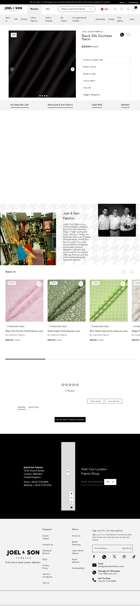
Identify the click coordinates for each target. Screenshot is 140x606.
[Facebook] (94, 556)
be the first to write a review (70, 419)
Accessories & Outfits (79, 19)
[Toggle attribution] (71, 507)
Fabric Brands (49, 19)
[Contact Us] (115, 9)
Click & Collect (45, 537)
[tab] (95, 401)
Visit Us (45, 583)
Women (34, 9)
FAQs (44, 560)
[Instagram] (124, 556)
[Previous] (123, 272)
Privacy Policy (45, 567)
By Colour (64, 19)
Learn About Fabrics (78, 552)
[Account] (127, 9)
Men (48, 9)
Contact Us (133, 2)
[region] (68, 476)
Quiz (132, 19)
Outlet (111, 19)
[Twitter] (114, 556)
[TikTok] (134, 556)
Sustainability (78, 568)
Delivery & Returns (46, 552)
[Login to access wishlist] (128, 35)
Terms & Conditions (47, 575)
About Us (76, 536)
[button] (68, 473)
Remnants (100, 19)
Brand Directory (76, 543)
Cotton (24, 19)
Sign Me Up (127, 548)
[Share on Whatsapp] (122, 35)
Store (122, 2)
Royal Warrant (75, 561)
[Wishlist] (121, 9)
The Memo (120, 19)
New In (8, 19)
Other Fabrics (33, 19)
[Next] (132, 272)
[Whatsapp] (104, 557)
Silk (16, 19)
